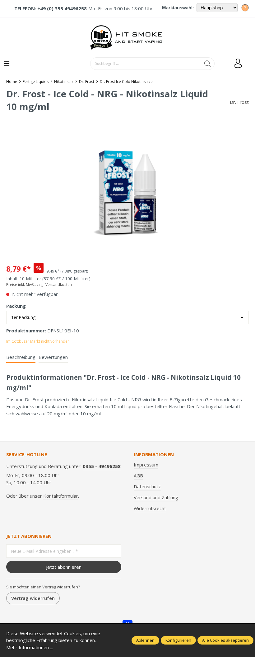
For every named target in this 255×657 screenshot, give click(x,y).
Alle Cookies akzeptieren (225, 640)
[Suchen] (208, 63)
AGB (138, 475)
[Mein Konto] (238, 64)
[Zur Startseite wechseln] (127, 37)
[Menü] (6, 64)
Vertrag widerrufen (33, 598)
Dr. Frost (239, 102)
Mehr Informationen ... (29, 647)
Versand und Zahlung (156, 497)
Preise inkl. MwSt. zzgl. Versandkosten (39, 284)
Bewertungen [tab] (53, 357)
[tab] (20, 357)
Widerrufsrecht (150, 508)
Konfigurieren (178, 640)
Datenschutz (147, 486)
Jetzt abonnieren (63, 567)
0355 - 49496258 (102, 466)
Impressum (146, 464)
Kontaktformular (60, 496)
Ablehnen (145, 640)
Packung (16, 306)
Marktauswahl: (178, 7)
